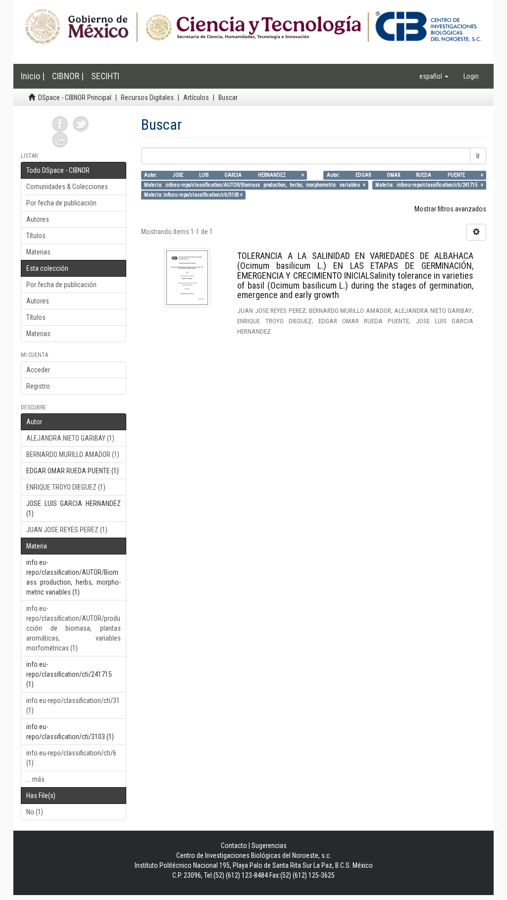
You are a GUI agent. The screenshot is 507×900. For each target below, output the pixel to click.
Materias (38, 252)
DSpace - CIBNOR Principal (74, 97)
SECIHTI (105, 76)
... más (35, 779)
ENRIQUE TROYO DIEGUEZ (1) (65, 487)
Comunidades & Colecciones (67, 187)
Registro (38, 386)
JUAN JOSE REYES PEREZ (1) (66, 530)
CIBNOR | (68, 76)
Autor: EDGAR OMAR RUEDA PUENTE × (405, 175)
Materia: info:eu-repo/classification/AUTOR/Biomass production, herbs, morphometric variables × (254, 185)
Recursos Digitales (147, 97)
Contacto (234, 846)
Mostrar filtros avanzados (450, 209)
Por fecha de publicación (61, 203)
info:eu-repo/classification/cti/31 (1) (73, 705)
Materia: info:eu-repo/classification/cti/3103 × (193, 195)
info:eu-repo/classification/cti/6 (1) (71, 758)
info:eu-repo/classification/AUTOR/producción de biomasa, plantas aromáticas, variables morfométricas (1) (73, 628)
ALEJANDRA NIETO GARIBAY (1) (70, 438)
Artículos (196, 97)
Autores (37, 219)
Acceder (38, 370)
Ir (478, 156)
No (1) (34, 812)
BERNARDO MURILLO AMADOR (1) (72, 454)
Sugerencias (269, 846)
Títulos (36, 236)
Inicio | (33, 76)
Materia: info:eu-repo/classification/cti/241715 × (429, 185)
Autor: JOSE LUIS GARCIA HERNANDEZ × (224, 175)
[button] (434, 76)
